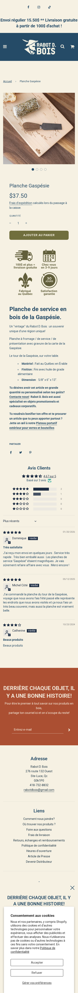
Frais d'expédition (20, 203)
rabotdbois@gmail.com (39, 790)
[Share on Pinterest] (30, 452)
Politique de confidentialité (39, 845)
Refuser (37, 972)
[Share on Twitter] (20, 452)
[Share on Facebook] (10, 452)
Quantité (15, 216)
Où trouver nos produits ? (39, 824)
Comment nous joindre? (39, 818)
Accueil (7, 81)
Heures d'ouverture (39, 851)
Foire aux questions (39, 829)
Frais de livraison (39, 835)
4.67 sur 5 (49, 476)
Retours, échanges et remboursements (39, 840)
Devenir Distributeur (39, 861)
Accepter (37, 962)
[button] (33, 169)
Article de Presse (39, 856)
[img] (12, 532)
